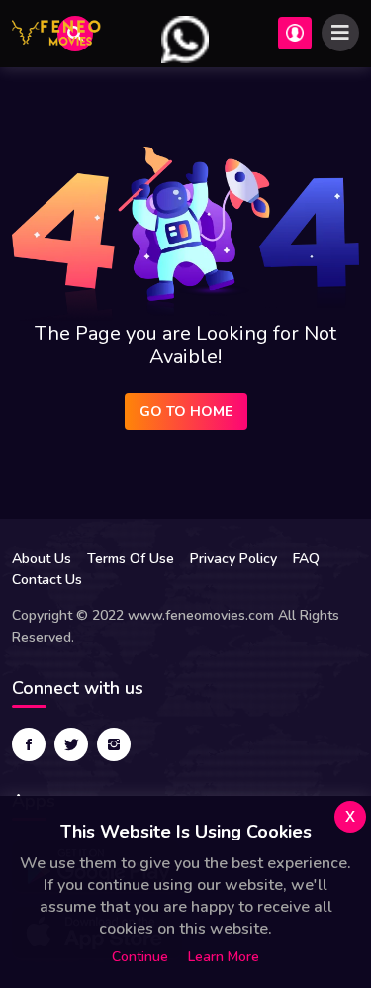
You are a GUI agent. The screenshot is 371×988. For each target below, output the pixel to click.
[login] (185, 38)
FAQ (306, 558)
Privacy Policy (233, 558)
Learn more (223, 956)
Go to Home (185, 411)
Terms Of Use (130, 558)
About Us (41, 558)
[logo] (56, 33)
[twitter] (71, 744)
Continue (140, 956)
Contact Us (47, 579)
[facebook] (29, 744)
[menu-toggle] (340, 32)
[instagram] (114, 744)
